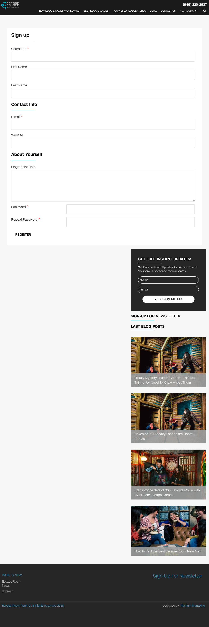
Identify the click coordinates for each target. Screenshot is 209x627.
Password (19, 207)
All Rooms (187, 10)
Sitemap (7, 591)
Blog (153, 10)
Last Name (19, 85)
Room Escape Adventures (129, 10)
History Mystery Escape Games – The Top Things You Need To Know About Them (165, 380)
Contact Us (168, 10)
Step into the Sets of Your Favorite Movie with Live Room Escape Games (167, 492)
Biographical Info (23, 167)
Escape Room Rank (14, 606)
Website (17, 135)
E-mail (16, 116)
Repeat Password (25, 219)
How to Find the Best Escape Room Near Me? (168, 551)
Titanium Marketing (192, 606)
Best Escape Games (96, 10)
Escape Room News (11, 583)
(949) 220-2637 (195, 4)
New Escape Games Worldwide (59, 10)
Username (20, 48)
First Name (19, 67)
